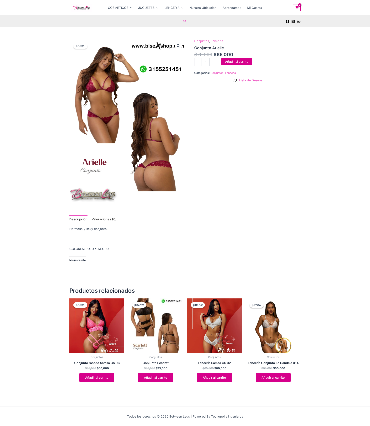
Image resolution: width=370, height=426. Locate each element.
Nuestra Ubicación (202, 8)
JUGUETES (146, 8)
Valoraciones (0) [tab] (104, 219)
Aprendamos (232, 8)
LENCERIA (172, 8)
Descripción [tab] (78, 219)
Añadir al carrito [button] (96, 377)
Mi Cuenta (254, 8)
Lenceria (217, 41)
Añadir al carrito (236, 61)
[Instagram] (293, 21)
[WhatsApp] (299, 21)
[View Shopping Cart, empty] (297, 7)
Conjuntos (201, 41)
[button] (130, 7)
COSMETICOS (118, 8)
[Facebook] (287, 21)
